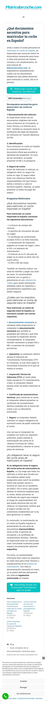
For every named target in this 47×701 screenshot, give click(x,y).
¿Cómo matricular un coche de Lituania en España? (14, 623)
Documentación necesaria (21, 322)
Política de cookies (11, 698)
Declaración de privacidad (26, 698)
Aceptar (23, 681)
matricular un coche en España (21, 50)
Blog (12, 644)
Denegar (23, 687)
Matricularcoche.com (17, 68)
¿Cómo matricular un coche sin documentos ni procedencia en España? (30, 606)
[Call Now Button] (5, 696)
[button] (43, 658)
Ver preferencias (23, 694)
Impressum (39, 698)
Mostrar (27, 98)
